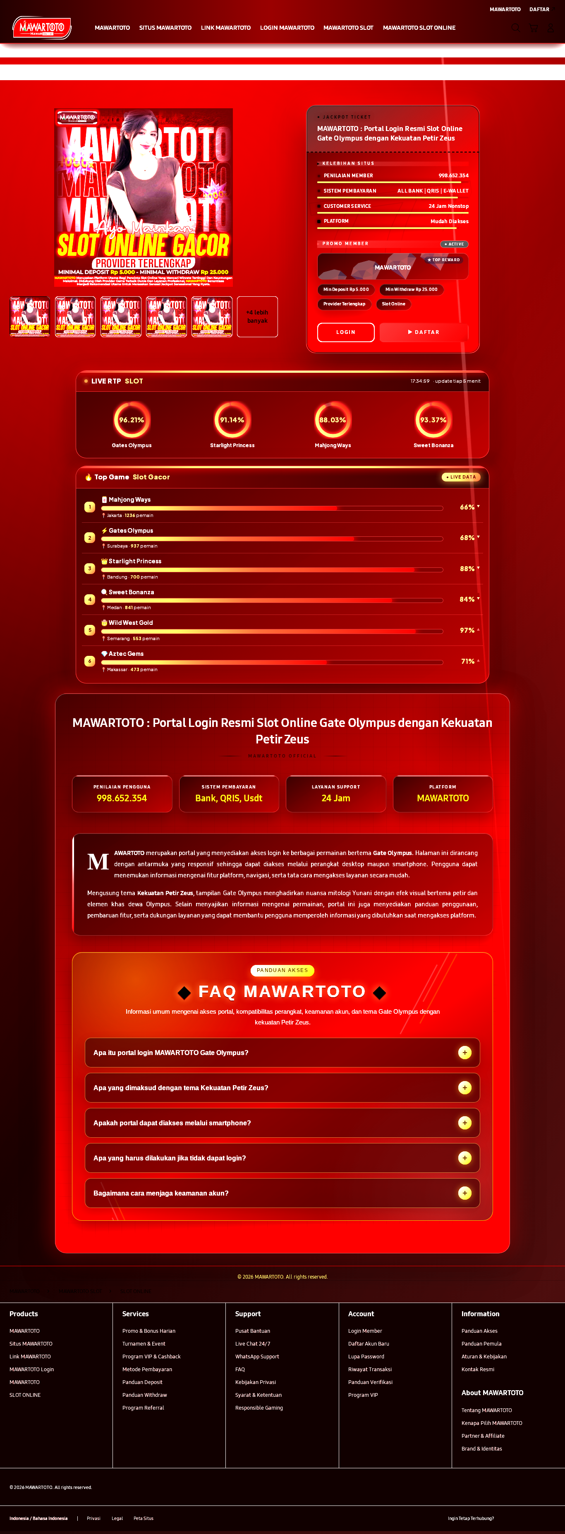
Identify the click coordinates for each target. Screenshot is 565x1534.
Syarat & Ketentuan (258, 1395)
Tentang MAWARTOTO (487, 1410)
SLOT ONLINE (25, 1395)
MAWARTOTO (25, 1331)
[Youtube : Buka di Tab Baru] (550, 1518)
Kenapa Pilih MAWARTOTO (492, 1423)
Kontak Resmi (478, 1369)
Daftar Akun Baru (368, 1344)
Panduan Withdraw (144, 1395)
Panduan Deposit (142, 1382)
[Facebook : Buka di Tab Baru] (505, 1518)
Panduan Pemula (482, 1344)
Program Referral (143, 1408)
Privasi (94, 1518)
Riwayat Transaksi (370, 1369)
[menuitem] (112, 28)
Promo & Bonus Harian (148, 1331)
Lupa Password (366, 1356)
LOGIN (346, 332)
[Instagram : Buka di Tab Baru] (535, 1518)
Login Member (365, 1331)
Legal (117, 1518)
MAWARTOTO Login (32, 1369)
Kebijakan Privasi (255, 1382)
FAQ (240, 1369)
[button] (533, 27)
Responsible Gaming (259, 1408)
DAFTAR (427, 332)
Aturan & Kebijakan (484, 1356)
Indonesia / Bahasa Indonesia (39, 1518)
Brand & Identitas (482, 1449)
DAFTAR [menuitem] (539, 9)
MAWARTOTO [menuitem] (505, 9)
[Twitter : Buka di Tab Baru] (520, 1518)
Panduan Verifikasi (370, 1382)
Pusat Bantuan (252, 1331)
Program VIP (363, 1395)
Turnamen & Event (143, 1344)
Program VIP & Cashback (151, 1356)
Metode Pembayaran (147, 1369)
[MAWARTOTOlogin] (42, 27)
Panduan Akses (480, 1331)
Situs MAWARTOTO (31, 1344)
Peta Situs (143, 1518)
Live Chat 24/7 (252, 1344)
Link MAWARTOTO (30, 1356)
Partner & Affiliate (483, 1436)
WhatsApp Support (257, 1356)
